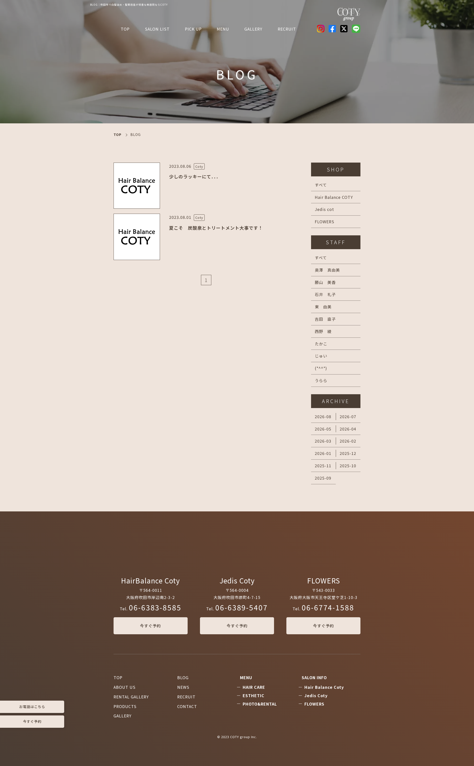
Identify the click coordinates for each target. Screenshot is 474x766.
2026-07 (348, 416)
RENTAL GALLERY (131, 697)
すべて (321, 185)
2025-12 (348, 453)
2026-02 (348, 441)
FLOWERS (324, 221)
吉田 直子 (325, 319)
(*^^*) (321, 368)
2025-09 (323, 478)
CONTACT (187, 706)
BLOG (183, 677)
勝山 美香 (325, 282)
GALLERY (123, 716)
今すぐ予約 (150, 626)
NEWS (183, 687)
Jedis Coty (316, 695)
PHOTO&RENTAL (260, 704)
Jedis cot (324, 209)
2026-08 (323, 416)
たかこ (321, 344)
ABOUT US (125, 687)
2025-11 (323, 465)
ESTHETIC (253, 695)
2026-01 (323, 453)
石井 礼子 (325, 294)
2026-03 (323, 441)
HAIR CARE (254, 687)
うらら (321, 380)
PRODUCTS (125, 706)
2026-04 (348, 429)
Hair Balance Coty (324, 687)
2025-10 (348, 465)
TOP (125, 29)
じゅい (321, 356)
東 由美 (323, 307)
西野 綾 (323, 331)
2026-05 (323, 429)
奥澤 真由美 (327, 270)
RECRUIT (287, 29)
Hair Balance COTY (334, 197)
